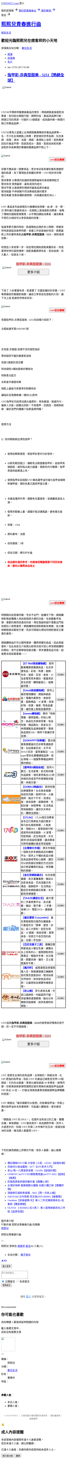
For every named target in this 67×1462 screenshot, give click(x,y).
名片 (9, 61)
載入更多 (6, 1266)
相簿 (9, 54)
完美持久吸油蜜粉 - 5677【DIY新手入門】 (30, 1166)
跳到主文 (6, 32)
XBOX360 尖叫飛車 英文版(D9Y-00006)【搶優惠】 (35, 1196)
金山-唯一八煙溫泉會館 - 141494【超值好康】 (32, 1170)
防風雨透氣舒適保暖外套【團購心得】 (28, 1181)
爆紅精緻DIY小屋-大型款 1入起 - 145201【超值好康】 (37, 1163)
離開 (18, 1456)
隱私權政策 (55, 1415)
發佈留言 (6, 1285)
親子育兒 (26, 1254)
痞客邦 (21, 1246)
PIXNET (14, 1415)
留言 (28, 1246)
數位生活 (27, 48)
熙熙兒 (5, 1228)
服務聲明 (33, 1419)
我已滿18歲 (7, 1456)
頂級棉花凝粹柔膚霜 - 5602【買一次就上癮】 (32, 1193)
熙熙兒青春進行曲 (21, 24)
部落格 (11, 58)
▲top (4, 1260)
